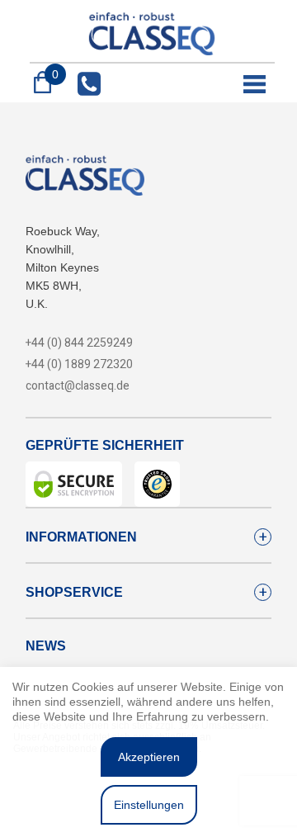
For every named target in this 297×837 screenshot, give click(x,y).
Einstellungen (149, 804)
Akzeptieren (149, 757)
